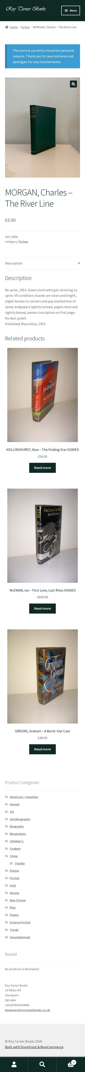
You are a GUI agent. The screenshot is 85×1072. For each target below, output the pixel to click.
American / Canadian (24, 797)
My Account (14, 1064)
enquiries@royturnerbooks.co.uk (27, 1010)
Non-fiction (18, 900)
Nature (14, 893)
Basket (65, 1061)
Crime (14, 856)
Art (12, 812)
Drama (14, 871)
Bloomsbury (18, 834)
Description (13, 263)
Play (13, 907)
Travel (14, 930)
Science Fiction (20, 922)
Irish (13, 885)
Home (14, 27)
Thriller (20, 863)
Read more (42, 467)
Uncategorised (20, 937)
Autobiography (20, 819)
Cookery (15, 849)
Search (42, 1064)
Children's (17, 841)
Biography (17, 826)
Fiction (25, 27)
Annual (14, 804)
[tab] (42, 263)
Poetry (14, 915)
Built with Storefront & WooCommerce (34, 1047)
